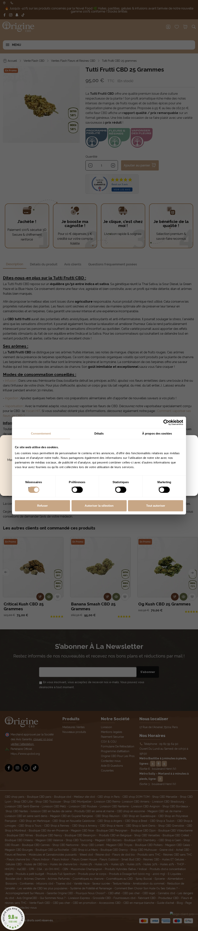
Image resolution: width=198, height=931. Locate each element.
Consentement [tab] (41, 433)
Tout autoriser (155, 505)
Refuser (42, 505)
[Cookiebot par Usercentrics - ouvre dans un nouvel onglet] (166, 422)
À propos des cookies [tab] (157, 433)
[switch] (73, 488)
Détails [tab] (99, 433)
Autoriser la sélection (99, 505)
